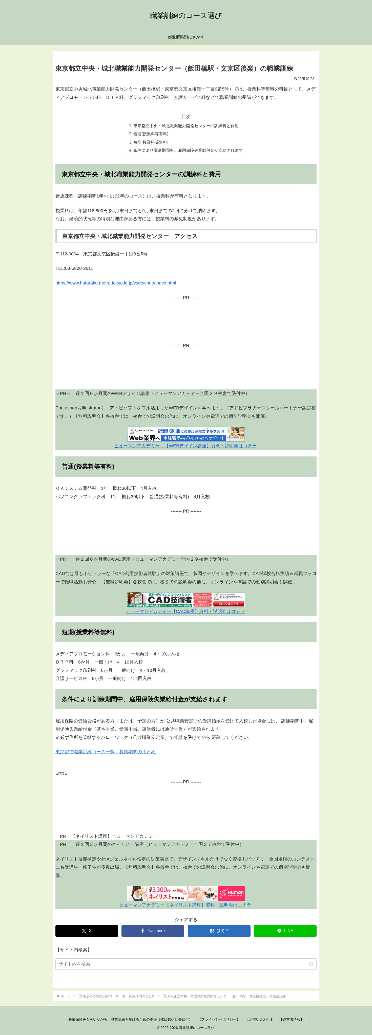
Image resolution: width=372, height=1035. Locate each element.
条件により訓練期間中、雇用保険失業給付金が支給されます (188, 150)
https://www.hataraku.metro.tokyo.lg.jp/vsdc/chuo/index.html (115, 282)
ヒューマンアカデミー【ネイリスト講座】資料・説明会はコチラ (185, 905)
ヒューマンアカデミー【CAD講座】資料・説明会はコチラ (185, 611)
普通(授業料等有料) (150, 133)
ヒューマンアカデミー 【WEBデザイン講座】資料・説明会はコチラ (185, 445)
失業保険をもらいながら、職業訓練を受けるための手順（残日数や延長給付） (130, 1019)
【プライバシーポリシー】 (219, 1019)
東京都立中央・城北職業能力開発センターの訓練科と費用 (186, 125)
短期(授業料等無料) (150, 142)
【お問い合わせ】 (259, 1019)
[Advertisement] (186, 324)
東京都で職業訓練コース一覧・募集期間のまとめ (105, 751)
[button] (311, 964)
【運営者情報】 (291, 1019)
